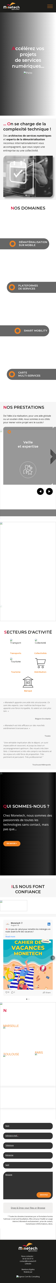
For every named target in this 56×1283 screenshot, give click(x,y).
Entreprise (9, 1155)
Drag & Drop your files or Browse (28, 1207)
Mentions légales (28, 1269)
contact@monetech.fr (28, 1261)
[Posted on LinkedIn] (49, 924)
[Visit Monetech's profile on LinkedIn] (7, 924)
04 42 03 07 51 (28, 1259)
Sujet (7, 1165)
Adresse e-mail (11, 1135)
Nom (7, 1126)
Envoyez (44, 1195)
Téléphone (9, 1145)
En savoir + (12, 843)
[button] (3, 958)
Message (8, 1175)
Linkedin (28, 1263)
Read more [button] (10, 936)
